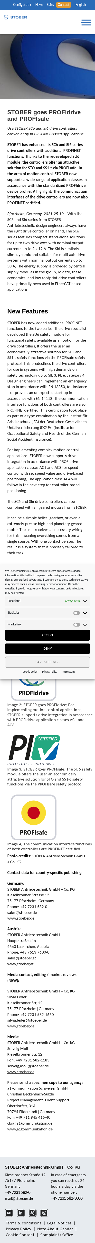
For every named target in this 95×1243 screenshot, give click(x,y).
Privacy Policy (49, 671)
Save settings (48, 662)
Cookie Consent (20, 1235)
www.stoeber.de (20, 1026)
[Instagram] (45, 1216)
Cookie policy (30, 671)
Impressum (68, 671)
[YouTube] (10, 1216)
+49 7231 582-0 (17, 1192)
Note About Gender (55, 1229)
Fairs (50, 5)
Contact (63, 5)
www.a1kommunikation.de (30, 1129)
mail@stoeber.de (19, 1199)
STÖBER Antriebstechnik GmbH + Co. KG (42, 1167)
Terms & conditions (23, 1223)
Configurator (22, 5)
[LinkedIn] (22, 1216)
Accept (47, 635)
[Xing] (34, 1216)
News (39, 5)
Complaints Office (56, 1235)
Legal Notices (59, 1223)
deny (47, 648)
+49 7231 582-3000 (66, 1198)
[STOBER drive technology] (15, 17)
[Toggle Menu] (86, 22)
